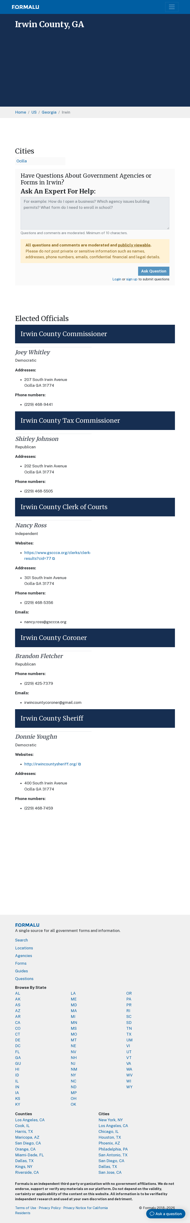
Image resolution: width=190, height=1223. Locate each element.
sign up (131, 279)
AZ (17, 1010)
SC (128, 1016)
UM (129, 1040)
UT (129, 1051)
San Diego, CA (28, 1143)
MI (73, 1016)
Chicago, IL (108, 1131)
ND (73, 1087)
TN (129, 1028)
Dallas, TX (24, 1160)
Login (116, 279)
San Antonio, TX (113, 1155)
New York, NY (110, 1120)
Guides (21, 971)
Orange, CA (25, 1149)
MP (74, 1092)
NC (73, 1081)
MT (74, 1040)
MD (74, 1005)
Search (21, 940)
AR (18, 1016)
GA (18, 1057)
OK (73, 1104)
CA (17, 1022)
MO (74, 1034)
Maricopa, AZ (27, 1137)
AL (17, 993)
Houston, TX (109, 1137)
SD (129, 1022)
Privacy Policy (50, 1208)
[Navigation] (171, 7)
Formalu (25, 7)
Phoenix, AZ (109, 1143)
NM (74, 1069)
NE (73, 1045)
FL (17, 1051)
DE (17, 1040)
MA (74, 1010)
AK (18, 999)
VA (128, 1063)
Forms (20, 963)
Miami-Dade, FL (29, 1155)
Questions (24, 978)
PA (128, 999)
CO (17, 1028)
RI (128, 1010)
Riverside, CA (27, 1172)
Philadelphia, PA (113, 1149)
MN (74, 1022)
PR (129, 1005)
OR (129, 993)
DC (17, 1045)
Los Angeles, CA (30, 1120)
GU (18, 1063)
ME (74, 999)
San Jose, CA (110, 1172)
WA (129, 1069)
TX (129, 1034)
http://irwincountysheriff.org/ (50, 764)
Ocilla (21, 161)
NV (73, 1051)
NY (73, 1075)
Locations (24, 948)
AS (17, 1005)
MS (74, 1028)
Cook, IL (22, 1125)
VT (129, 1057)
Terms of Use (25, 1208)
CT (17, 1034)
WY (129, 1087)
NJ (73, 1063)
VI (128, 1045)
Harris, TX (24, 1131)
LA (73, 993)
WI (128, 1081)
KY (17, 1104)
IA (17, 1092)
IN (17, 1087)
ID (17, 1075)
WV (129, 1075)
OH (73, 1098)
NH (74, 1057)
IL (17, 1081)
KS (17, 1098)
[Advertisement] (95, 66)
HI (17, 1069)
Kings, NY (23, 1166)
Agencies (23, 955)
